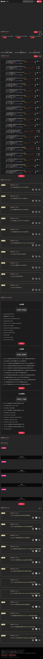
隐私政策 (7, 650)
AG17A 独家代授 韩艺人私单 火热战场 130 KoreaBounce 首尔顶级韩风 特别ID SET (13, 131)
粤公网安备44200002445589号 (17, 651)
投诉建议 (19, 650)
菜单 (8, 1)
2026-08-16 (19, 126)
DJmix (15, 63)
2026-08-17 (19, 121)
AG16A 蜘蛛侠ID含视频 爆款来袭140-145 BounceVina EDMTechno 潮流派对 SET (15, 136)
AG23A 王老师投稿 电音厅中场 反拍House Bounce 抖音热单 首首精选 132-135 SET (16, 96)
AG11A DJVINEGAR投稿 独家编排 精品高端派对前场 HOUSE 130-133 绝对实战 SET (16, 165)
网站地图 (22, 650)
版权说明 (11, 650)
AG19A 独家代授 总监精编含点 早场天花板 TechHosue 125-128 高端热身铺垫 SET (16, 119)
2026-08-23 (19, 92)
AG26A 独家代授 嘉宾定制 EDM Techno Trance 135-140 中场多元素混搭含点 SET (16, 79)
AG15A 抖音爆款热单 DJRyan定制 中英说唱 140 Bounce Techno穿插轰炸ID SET (14, 142)
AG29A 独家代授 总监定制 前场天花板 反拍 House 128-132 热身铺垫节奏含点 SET (16, 61)
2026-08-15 (19, 155)
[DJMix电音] (3, 1)
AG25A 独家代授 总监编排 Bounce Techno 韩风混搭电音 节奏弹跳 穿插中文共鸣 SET (15, 84)
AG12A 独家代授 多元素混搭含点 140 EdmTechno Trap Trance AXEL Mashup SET (16, 160)
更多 (40, 508)
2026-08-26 (19, 80)
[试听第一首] (33, 190)
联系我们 (15, 650)
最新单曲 (40, 56)
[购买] (39, 190)
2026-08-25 (19, 86)
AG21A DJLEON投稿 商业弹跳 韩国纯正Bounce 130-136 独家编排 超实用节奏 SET (15, 108)
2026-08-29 (19, 63)
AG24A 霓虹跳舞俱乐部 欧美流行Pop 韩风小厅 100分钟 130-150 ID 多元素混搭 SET (15, 90)
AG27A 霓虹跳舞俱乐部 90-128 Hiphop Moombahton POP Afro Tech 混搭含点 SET (15, 73)
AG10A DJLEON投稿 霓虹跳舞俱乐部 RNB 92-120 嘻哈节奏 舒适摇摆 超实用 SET (15, 171)
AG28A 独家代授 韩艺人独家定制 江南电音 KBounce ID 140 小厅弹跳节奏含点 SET (15, 67)
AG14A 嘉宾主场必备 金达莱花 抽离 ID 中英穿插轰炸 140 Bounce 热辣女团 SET (15, 148)
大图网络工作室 (12, 655)
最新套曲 (35, 56)
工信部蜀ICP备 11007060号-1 (6, 651)
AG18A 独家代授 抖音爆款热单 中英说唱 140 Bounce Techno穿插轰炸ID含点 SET (15, 125)
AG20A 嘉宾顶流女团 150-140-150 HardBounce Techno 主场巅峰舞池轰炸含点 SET (15, 113)
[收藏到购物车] (36, 190)
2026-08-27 (19, 69)
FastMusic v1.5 (4, 655)
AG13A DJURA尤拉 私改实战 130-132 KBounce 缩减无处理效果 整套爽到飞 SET (16, 154)
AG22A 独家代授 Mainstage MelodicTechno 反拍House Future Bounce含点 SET (15, 102)
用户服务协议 (3, 650)
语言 (35, 1)
